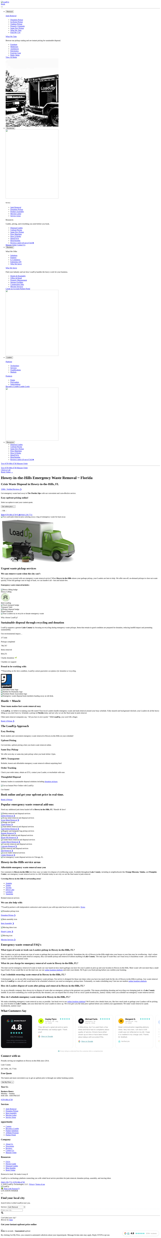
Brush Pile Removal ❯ (9, 838)
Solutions (13, 255)
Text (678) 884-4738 (9, 464)
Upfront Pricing (16, 230)
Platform (9, 362)
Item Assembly (11, 1113)
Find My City (15, 32)
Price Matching (16, 234)
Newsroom (10, 1146)
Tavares (8, 888)
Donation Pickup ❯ (8, 915)
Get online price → (8, 506)
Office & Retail (16, 278)
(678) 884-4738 (7, 1100)
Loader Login (24, 386)
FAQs (8, 1162)
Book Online (7, 472)
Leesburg (9, 892)
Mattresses (14, 47)
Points (12, 380)
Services (13, 368)
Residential (10, 128)
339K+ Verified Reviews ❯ (11, 489)
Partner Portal (25, 289)
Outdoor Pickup (16, 24)
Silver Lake (10, 890)
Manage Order (11, 245)
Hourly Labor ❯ (7, 932)
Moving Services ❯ (8, 940)
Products (9, 376)
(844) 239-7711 (6, 1182)
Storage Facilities (16, 282)
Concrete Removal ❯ (9, 846)
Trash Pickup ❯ (7, 824)
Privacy (32, 1184)
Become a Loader (12, 386)
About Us (9, 1144)
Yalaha (8, 885)
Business (10, 247)
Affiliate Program (12, 1133)
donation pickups (51, 782)
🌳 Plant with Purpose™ (10, 1189)
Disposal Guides (16, 228)
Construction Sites (17, 284)
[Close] (2, 1193)
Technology (14, 366)
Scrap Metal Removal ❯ (10, 820)
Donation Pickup (16, 20)
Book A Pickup (6, 800)
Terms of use (40, 1184)
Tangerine (9, 894)
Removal (10, 11)
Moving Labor (15, 214)
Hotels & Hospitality (18, 276)
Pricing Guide (11, 1164)
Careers (8, 1126)
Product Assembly (17, 212)
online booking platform (54, 970)
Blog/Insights (15, 241)
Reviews (22, 243)
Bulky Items (14, 55)
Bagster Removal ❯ (8, 833)
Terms (82, 907)
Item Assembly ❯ (7, 923)
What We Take (15, 30)
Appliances (14, 49)
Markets (13, 372)
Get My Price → (7, 1082)
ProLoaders (14, 382)
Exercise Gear (15, 53)
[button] (80, 950)
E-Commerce (15, 260)
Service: (4, 1207)
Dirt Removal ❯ (7, 851)
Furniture (13, 45)
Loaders (9, 357)
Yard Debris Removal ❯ (10, 829)
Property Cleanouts (17, 26)
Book (3, 4)
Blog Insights (11, 1168)
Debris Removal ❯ (8, 816)
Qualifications (15, 370)
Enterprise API (15, 262)
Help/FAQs (14, 238)
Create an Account (13, 289)
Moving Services (16, 287)
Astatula (9, 883)
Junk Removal (11, 16)
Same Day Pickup (17, 28)
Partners (13, 258)
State (11, 1220)
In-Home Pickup (16, 22)
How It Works (15, 236)
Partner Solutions (12, 1131)
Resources (10, 442)
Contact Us (21, 245)
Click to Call (5, 470)
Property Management (18, 280)
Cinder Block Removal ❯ (10, 842)
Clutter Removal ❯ (8, 855)
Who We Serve (16, 264)
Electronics (14, 51)
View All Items (11, 57)
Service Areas (15, 216)
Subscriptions (15, 384)
